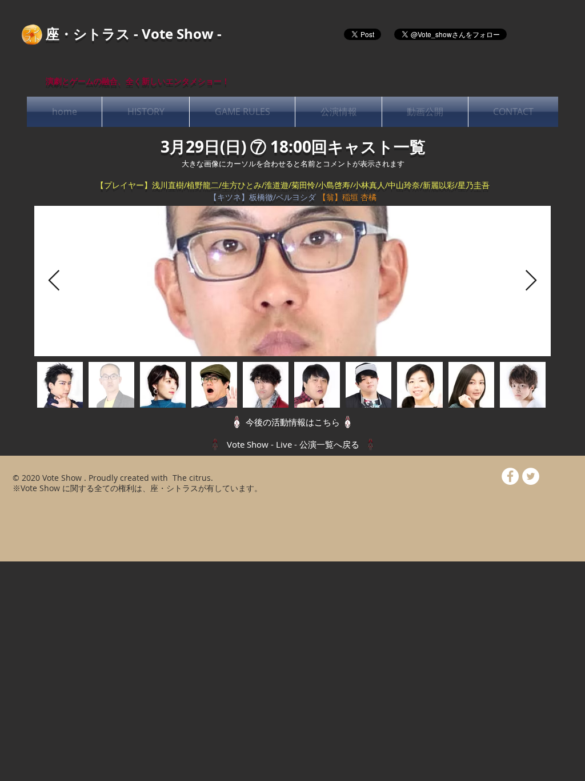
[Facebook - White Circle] (510, 476)
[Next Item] (531, 281)
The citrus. (191, 477)
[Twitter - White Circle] (530, 476)
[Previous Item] (54, 281)
